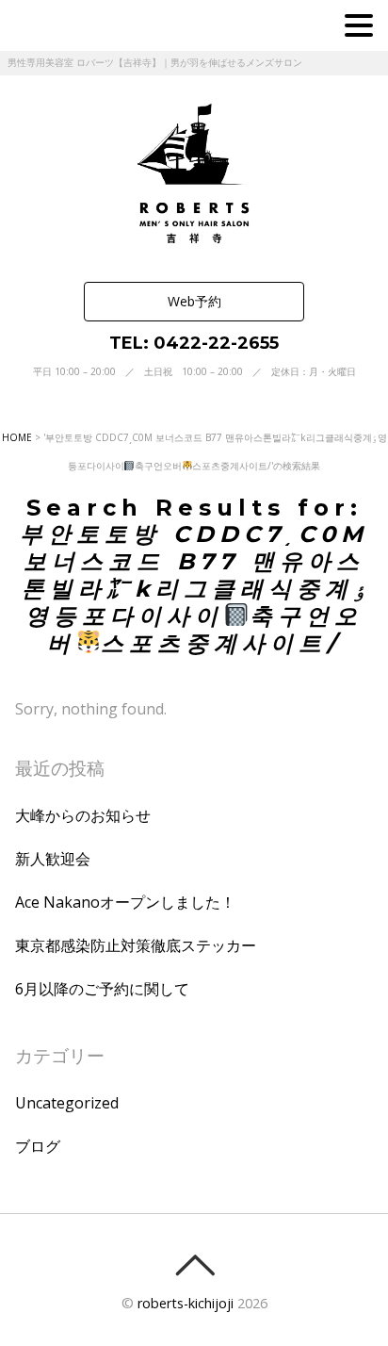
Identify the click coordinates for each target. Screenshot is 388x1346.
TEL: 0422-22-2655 (194, 343)
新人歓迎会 (52, 858)
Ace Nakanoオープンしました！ (125, 902)
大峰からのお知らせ (83, 815)
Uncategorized (67, 1102)
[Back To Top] (194, 1265)
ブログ (37, 1146)
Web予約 (194, 301)
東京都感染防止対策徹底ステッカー (135, 945)
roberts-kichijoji (185, 1303)
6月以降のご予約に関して (102, 988)
